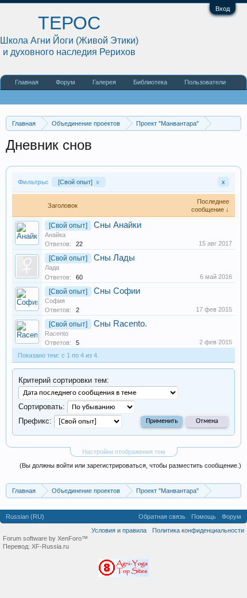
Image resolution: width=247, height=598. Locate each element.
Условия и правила (118, 530)
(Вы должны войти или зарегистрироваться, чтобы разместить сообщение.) (130, 465)
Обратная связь (162, 516)
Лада (52, 267)
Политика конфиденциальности (198, 530)
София (55, 300)
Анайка (55, 234)
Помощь (203, 516)
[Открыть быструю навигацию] (234, 123)
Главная (26, 82)
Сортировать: (41, 406)
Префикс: (35, 421)
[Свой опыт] (78, 181)
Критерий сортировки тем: (63, 380)
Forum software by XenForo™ (45, 538)
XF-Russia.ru (50, 546)
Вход (222, 8)
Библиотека (150, 82)
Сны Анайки (117, 225)
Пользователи (205, 82)
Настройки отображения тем (123, 451)
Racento (56, 333)
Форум (65, 82)
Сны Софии (117, 291)
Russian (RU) (25, 516)
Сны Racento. (120, 323)
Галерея (104, 82)
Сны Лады (114, 257)
